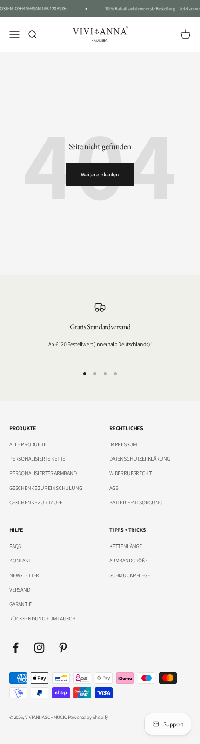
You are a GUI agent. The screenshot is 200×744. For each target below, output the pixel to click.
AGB (113, 487)
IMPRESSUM (123, 444)
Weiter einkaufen (100, 174)
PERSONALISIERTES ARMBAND (43, 473)
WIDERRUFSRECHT (130, 473)
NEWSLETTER (24, 575)
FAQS (15, 545)
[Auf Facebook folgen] (15, 647)
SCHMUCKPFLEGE (129, 575)
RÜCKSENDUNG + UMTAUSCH (42, 618)
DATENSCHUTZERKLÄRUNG (139, 458)
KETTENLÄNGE (125, 545)
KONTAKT (20, 560)
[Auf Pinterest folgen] (63, 647)
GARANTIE (20, 603)
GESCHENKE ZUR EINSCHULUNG (45, 487)
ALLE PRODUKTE (28, 444)
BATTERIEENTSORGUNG (135, 502)
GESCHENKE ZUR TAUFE (36, 502)
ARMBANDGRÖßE (128, 560)
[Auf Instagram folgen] (39, 647)
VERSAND (19, 589)
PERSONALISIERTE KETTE (37, 458)
